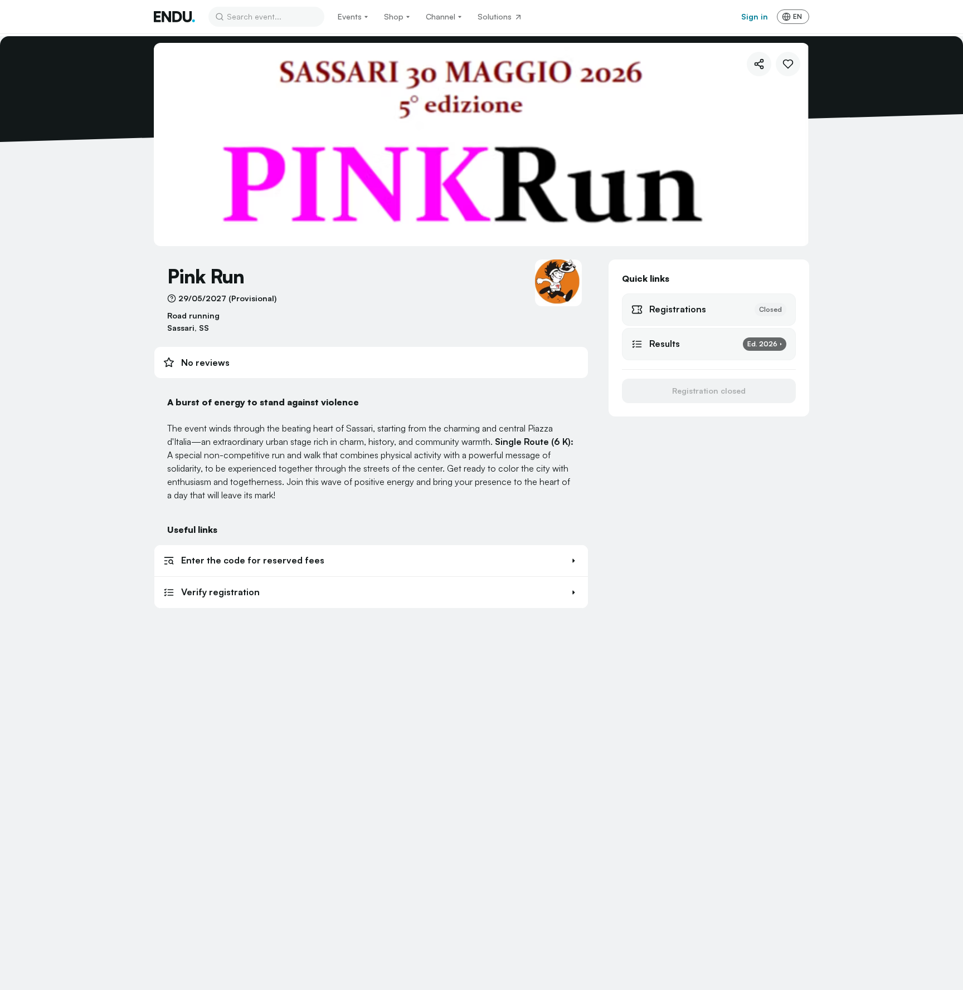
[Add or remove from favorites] (788, 64)
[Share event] (759, 64)
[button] (371, 560)
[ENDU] (174, 17)
